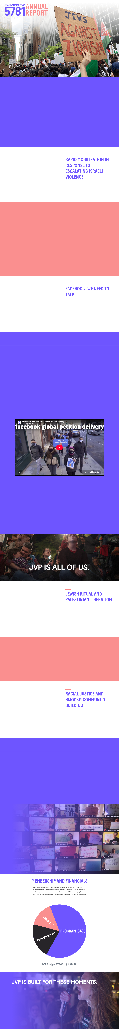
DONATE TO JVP (59, 71)
